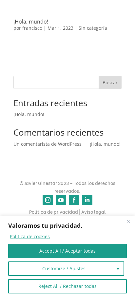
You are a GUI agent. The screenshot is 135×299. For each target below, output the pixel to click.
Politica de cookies (30, 236)
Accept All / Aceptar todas (67, 251)
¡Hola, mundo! (30, 21)
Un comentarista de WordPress (47, 144)
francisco (32, 28)
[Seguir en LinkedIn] (87, 200)
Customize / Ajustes (64, 268)
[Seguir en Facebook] (74, 200)
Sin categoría (93, 28)
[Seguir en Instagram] (48, 200)
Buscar (110, 82)
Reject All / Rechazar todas (67, 286)
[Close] (128, 221)
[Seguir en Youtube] (61, 200)
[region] (67, 257)
